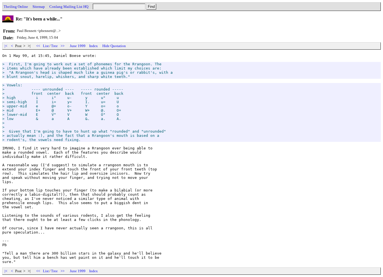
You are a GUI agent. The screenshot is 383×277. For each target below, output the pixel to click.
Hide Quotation (114, 46)
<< (38, 46)
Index (93, 46)
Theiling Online (16, 6)
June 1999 (78, 46)
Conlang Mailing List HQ (68, 6)
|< (6, 46)
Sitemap (39, 6)
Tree (54, 46)
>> (62, 46)
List (46, 46)
